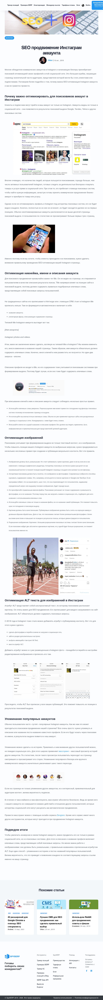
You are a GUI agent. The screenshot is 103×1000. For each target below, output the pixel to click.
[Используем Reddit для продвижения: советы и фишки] (83, 904)
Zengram (61, 815)
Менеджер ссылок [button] (53, 5)
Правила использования (62, 998)
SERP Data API (42, 980)
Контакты (72, 967)
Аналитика (16, 913)
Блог (55, 971)
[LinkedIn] (91, 971)
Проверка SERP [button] (26, 5)
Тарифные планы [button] (68, 5)
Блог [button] (78, 5)
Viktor (50, 60)
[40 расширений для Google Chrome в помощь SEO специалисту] (19, 904)
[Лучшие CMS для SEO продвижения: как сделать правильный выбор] (51, 904)
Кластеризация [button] (39, 5)
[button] (83, 5)
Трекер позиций (43, 960)
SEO (9, 913)
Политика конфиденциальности (86, 998)
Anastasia (75, 926)
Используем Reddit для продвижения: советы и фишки (81, 920)
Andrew (10, 929)
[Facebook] (87, 971)
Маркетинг (9, 38)
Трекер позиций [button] (13, 5)
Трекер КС (41, 968)
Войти (88, 5)
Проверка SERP (43, 964)
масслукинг (64, 751)
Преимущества (59, 960)
